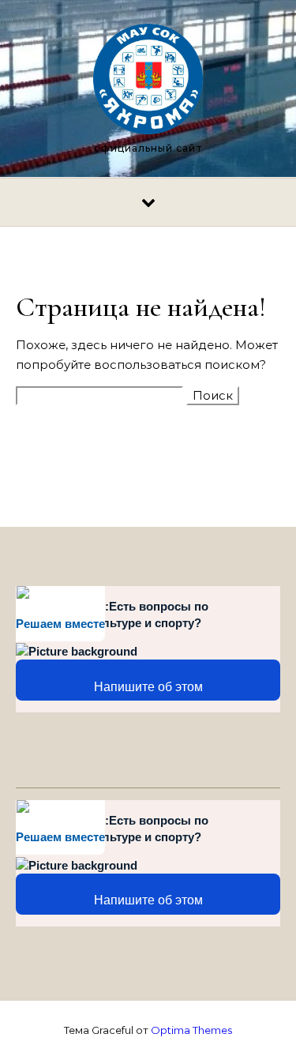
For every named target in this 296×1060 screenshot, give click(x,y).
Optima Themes (191, 1030)
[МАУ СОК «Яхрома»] (148, 82)
